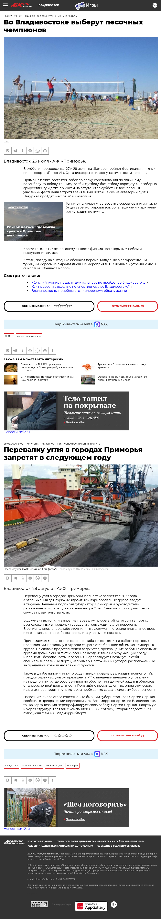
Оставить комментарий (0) (128, 306)
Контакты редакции (39, 841)
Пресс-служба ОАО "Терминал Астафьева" (83, 569)
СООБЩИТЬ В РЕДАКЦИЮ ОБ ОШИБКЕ (118, 846)
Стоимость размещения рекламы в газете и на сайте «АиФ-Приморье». (101, 841)
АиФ (6, 141)
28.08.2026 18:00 (13, 443)
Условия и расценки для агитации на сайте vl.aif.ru (60, 846)
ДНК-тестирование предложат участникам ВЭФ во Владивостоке (47, 378)
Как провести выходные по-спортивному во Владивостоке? (81, 286)
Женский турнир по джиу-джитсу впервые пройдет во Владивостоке (88, 282)
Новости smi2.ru (17, 432)
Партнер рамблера (61, 904)
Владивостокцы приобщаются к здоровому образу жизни (79, 291)
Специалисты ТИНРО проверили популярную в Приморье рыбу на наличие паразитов (47, 367)
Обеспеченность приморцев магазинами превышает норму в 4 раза (123, 378)
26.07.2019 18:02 (13, 15)
